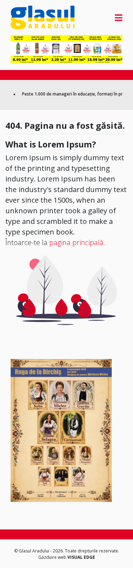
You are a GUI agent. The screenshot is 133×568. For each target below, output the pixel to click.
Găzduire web (52, 557)
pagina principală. (77, 242)
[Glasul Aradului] (27, 17)
